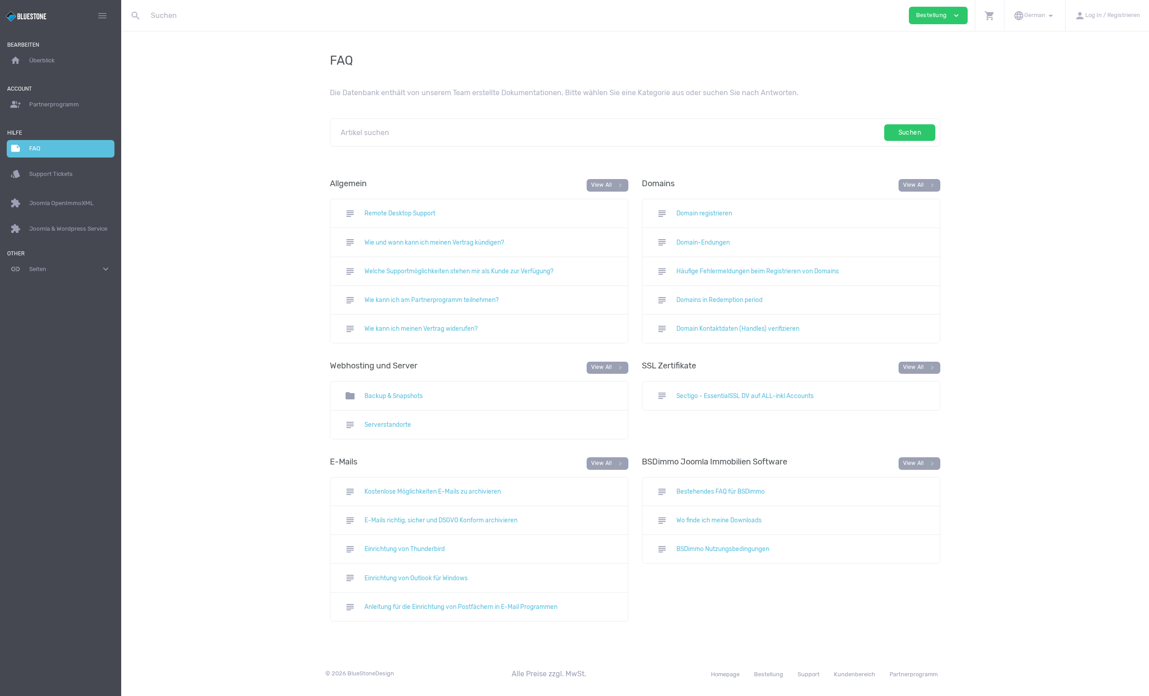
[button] (989, 15)
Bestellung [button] (938, 15)
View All (607, 185)
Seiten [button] (60, 269)
